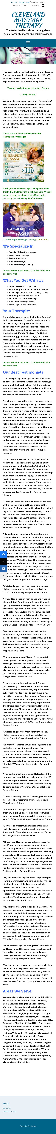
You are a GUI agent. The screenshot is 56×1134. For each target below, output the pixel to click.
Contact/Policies (9, 1111)
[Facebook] (3, 554)
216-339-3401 (27, 2)
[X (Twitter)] (3, 561)
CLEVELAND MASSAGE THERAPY (28, 20)
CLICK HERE (42, 239)
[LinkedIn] (3, 568)
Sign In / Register (19, 5)
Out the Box (31, 1126)
